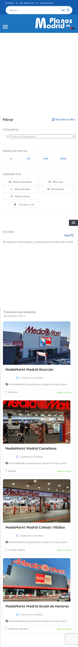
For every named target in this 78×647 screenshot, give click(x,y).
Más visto (57, 181)
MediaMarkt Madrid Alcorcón (29, 369)
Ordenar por (12, 174)
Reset (68, 235)
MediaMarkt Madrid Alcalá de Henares (37, 606)
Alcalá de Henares (18, 628)
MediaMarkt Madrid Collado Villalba (35, 527)
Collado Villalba (16, 549)
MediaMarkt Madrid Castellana (30, 448)
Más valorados (22, 189)
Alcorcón (13, 392)
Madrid (12, 471)
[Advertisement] (39, 75)
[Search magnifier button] (68, 10)
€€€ (46, 158)
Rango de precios (15, 151)
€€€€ (63, 158)
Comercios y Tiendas (31, 377)
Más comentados (22, 181)
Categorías (11, 129)
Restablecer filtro (65, 119)
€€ (28, 158)
